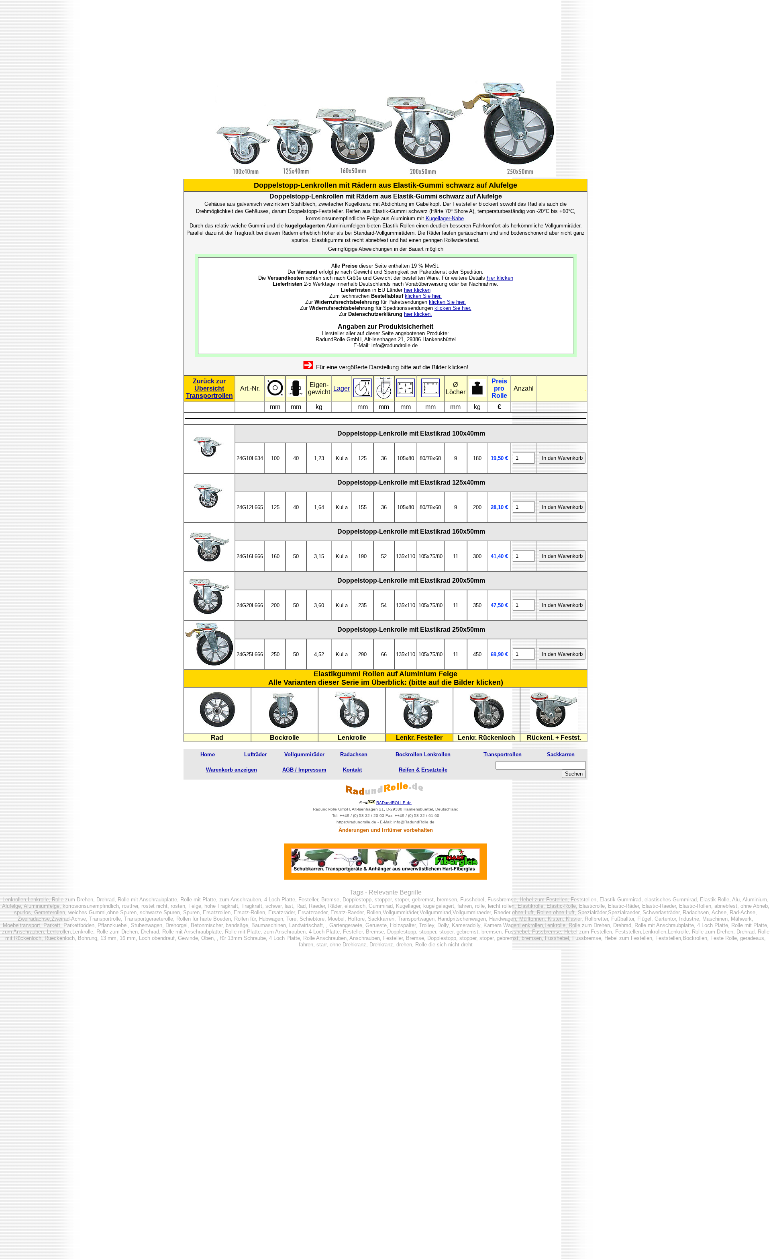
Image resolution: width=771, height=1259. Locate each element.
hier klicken (500, 278)
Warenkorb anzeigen (231, 770)
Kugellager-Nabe (445, 218)
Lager (341, 388)
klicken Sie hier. (423, 296)
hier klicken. (418, 314)
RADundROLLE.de (394, 802)
